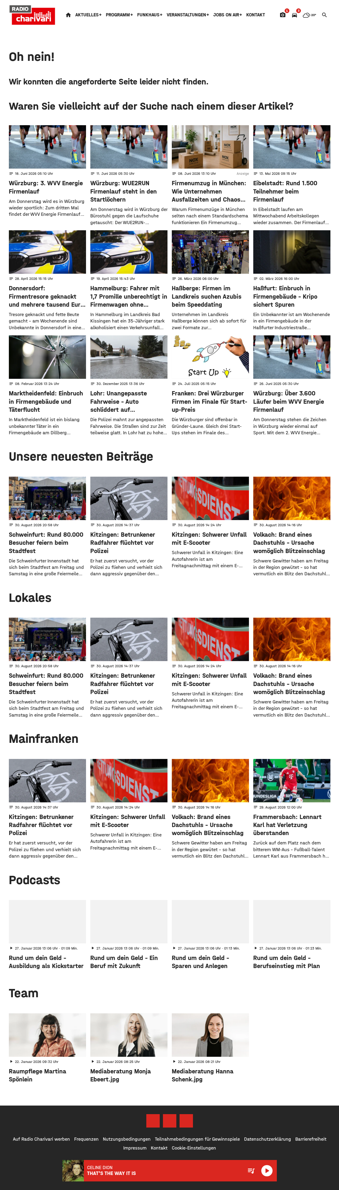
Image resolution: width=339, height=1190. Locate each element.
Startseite (68, 15)
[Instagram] (169, 1121)
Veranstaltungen (186, 15)
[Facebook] (153, 1121)
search (324, 15)
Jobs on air (226, 15)
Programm (118, 15)
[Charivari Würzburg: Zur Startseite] (32, 15)
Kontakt (255, 15)
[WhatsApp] (186, 1121)
